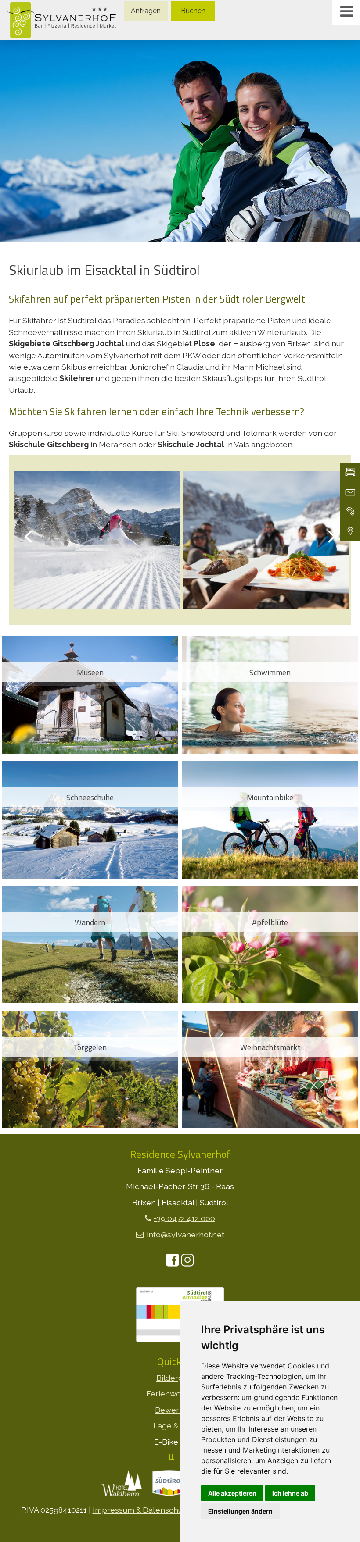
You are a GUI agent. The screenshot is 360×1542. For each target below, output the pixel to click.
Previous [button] (28, 535)
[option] (180, 141)
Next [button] (332, 535)
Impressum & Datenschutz (141, 1509)
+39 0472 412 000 (184, 1218)
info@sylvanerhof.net (185, 1234)
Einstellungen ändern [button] (240, 1511)
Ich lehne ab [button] (290, 1493)
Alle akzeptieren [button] (232, 1493)
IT (171, 1456)
